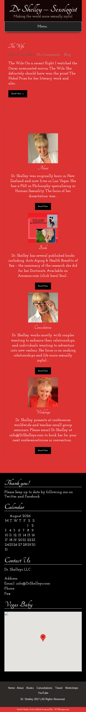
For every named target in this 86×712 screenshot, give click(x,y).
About (20, 687)
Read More (43, 206)
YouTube (43, 692)
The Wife (16, 46)
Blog (67, 55)
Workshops (71, 687)
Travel (58, 687)
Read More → (17, 94)
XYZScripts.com (61, 709)
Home (11, 687)
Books (30, 687)
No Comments (48, 55)
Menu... (43, 26)
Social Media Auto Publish (29, 709)
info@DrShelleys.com (33, 583)
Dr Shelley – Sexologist (43, 9)
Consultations (44, 687)
